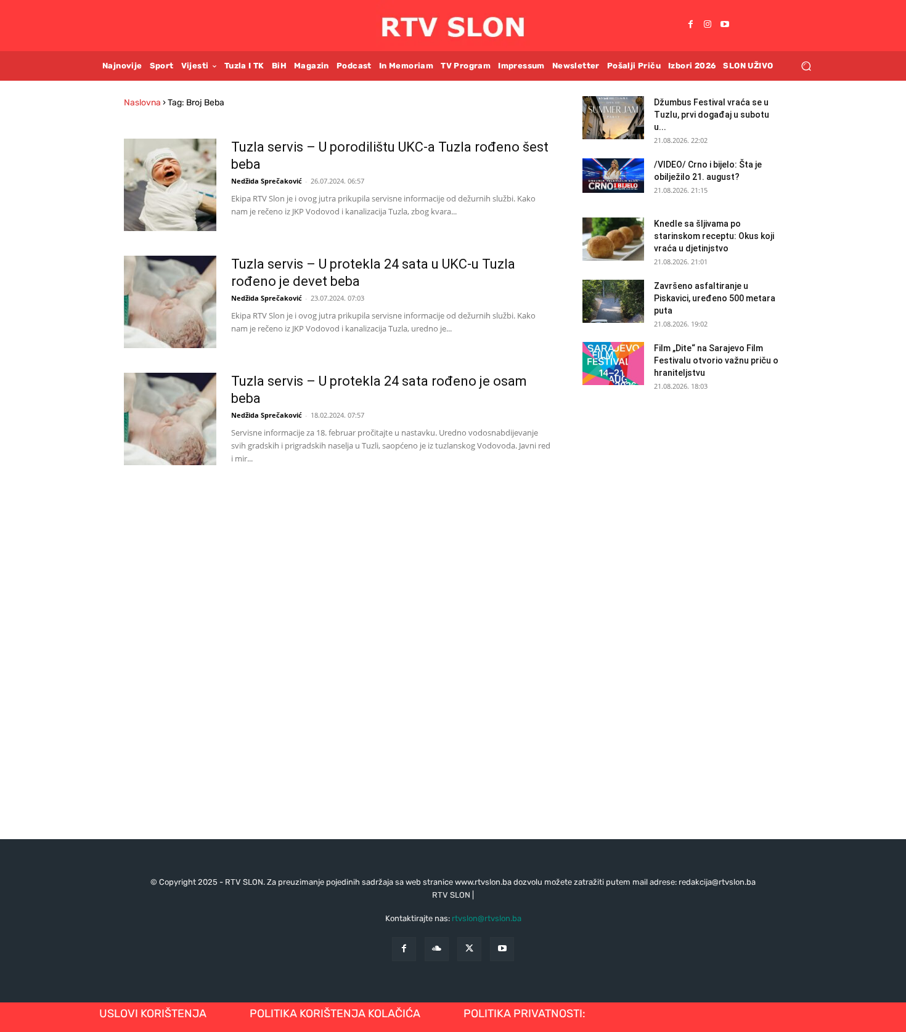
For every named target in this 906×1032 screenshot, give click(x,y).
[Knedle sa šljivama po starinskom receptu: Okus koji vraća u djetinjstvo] (613, 239)
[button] (805, 65)
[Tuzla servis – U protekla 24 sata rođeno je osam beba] (170, 419)
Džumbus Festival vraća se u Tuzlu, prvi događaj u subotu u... (711, 114)
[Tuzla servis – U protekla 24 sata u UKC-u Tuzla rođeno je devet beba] (170, 302)
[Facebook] (690, 25)
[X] (469, 949)
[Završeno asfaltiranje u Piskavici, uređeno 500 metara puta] (613, 301)
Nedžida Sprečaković (266, 180)
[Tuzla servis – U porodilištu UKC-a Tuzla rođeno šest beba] (170, 185)
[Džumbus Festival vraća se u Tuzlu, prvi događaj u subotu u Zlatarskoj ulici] (613, 117)
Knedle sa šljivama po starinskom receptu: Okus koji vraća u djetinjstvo (714, 236)
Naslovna (142, 102)
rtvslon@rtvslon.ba (486, 918)
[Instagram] (707, 25)
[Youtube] (724, 25)
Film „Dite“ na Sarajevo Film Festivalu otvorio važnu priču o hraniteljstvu (716, 360)
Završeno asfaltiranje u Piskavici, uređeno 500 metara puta (714, 298)
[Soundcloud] (437, 949)
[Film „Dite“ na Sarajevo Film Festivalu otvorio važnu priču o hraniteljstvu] (613, 363)
